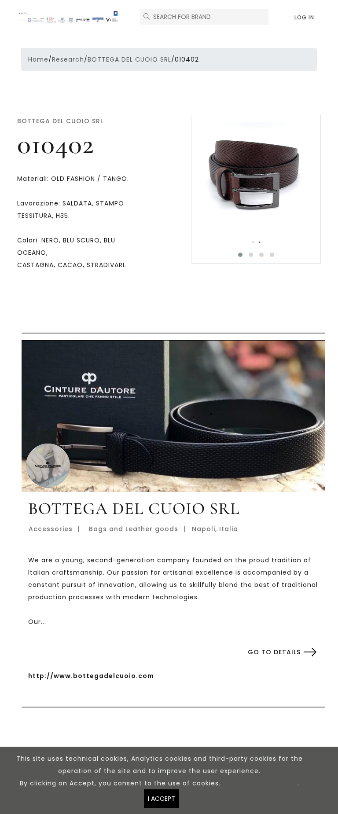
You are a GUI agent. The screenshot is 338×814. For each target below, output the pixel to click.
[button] (240, 254)
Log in (304, 17)
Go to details (274, 652)
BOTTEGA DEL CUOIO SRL (129, 59)
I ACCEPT (161, 798)
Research (68, 59)
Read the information (260, 783)
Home (38, 59)
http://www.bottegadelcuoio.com (91, 675)
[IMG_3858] (255, 172)
